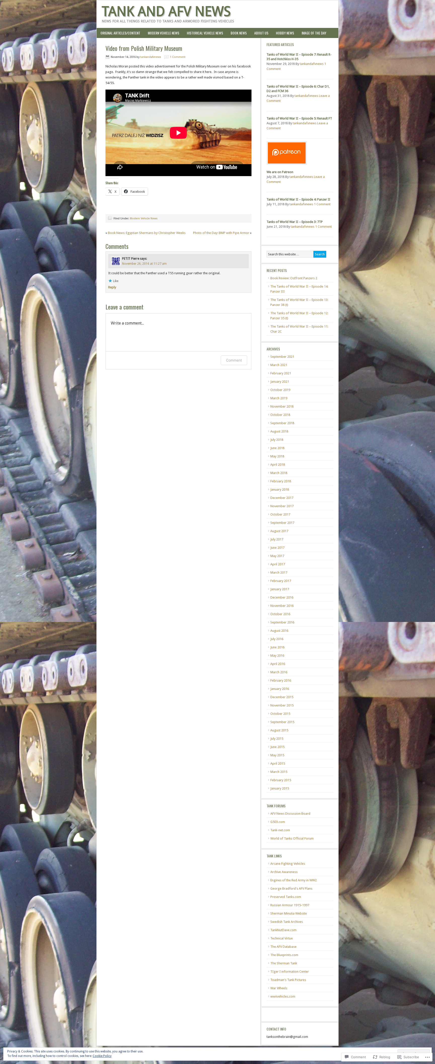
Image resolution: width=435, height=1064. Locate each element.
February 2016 (280, 680)
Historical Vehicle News (203, 32)
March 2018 (278, 473)
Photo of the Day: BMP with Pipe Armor (221, 233)
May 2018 (277, 456)
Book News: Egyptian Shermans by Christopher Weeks (147, 233)
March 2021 (278, 365)
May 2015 (277, 755)
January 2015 (279, 788)
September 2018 (282, 423)
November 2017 (282, 506)
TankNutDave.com (283, 930)
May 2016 (277, 655)
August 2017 (279, 531)
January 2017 (279, 589)
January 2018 (279, 489)
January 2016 (279, 689)
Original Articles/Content (118, 32)
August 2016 (279, 631)
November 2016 (282, 606)
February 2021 (280, 373)
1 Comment (178, 57)
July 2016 (276, 639)
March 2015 (278, 772)
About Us (259, 32)
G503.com (277, 822)
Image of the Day (314, 32)
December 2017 (281, 498)
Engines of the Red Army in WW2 (293, 880)
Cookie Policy (102, 1056)
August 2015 (279, 730)
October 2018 (280, 415)
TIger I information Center (289, 971)
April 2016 (277, 664)
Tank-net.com (280, 830)
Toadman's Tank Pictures (288, 980)
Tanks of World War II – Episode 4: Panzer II (298, 199)
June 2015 (277, 747)
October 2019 (280, 390)
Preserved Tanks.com (285, 897)
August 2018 (279, 431)
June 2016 (277, 647)
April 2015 (277, 763)
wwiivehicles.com (282, 996)
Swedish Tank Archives (286, 922)
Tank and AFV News (166, 11)
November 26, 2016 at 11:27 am (144, 263)
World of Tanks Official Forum (292, 838)
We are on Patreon (280, 172)
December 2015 (281, 697)
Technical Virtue (281, 938)
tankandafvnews (150, 57)
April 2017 (277, 564)
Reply (112, 287)
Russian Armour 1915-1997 (289, 905)
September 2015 (282, 722)
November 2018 (282, 406)
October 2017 (280, 514)
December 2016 (281, 597)
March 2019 (278, 398)
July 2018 (276, 440)
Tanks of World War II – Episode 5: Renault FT (299, 118)
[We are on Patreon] (287, 166)
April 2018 (277, 464)
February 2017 (280, 581)
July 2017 (276, 539)
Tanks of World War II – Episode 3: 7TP (295, 222)
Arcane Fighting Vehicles (287, 863)
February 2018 (280, 481)
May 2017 (277, 556)
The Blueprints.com (284, 955)
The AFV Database (283, 947)
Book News (237, 32)
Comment (234, 360)
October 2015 (280, 714)
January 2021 (279, 381)
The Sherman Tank (283, 963)
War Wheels (278, 988)
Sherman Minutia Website (288, 913)
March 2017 (278, 572)
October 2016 (280, 614)
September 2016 (282, 622)
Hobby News (283, 32)
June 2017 (277, 547)
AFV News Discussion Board (290, 813)
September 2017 (282, 523)
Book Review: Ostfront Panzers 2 (293, 278)
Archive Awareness (284, 872)
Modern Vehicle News (163, 32)
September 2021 (282, 357)
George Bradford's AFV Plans (291, 888)
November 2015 (282, 705)
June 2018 (277, 448)
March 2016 (278, 672)
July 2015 (276, 738)
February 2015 (280, 780)
